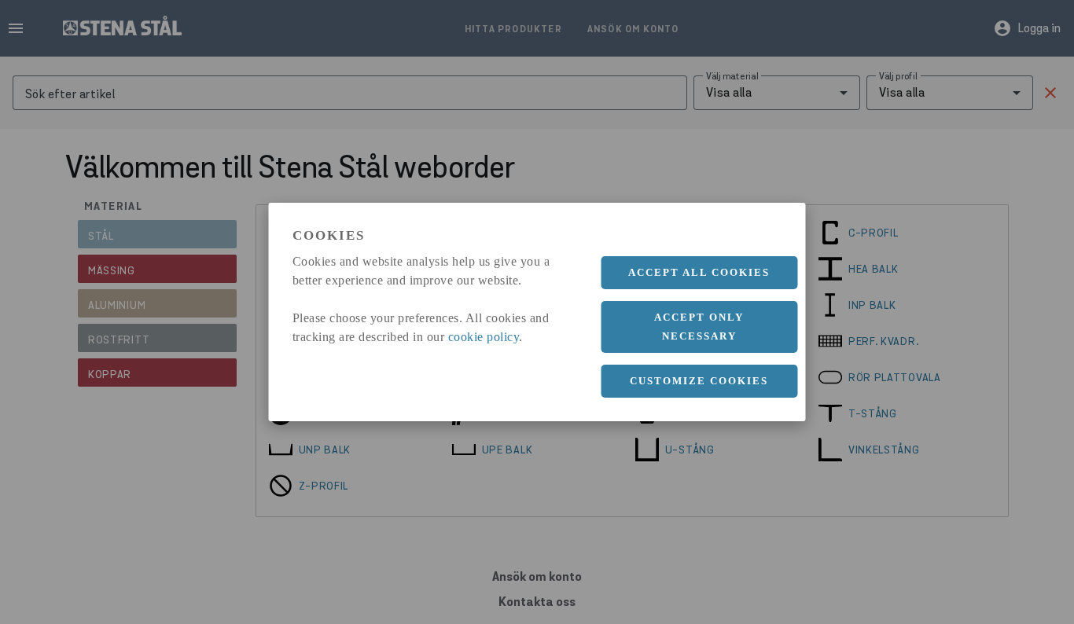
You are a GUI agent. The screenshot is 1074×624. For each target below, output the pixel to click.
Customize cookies (699, 381)
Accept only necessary (699, 326)
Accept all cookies (699, 272)
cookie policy (484, 336)
